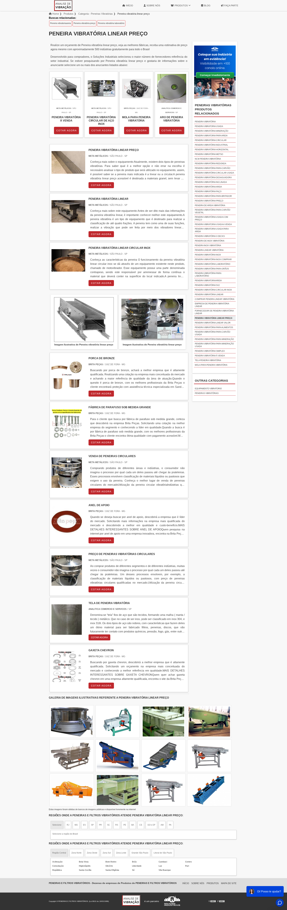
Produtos (181, 5)
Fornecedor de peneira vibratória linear (214, 312)
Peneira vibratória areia (208, 187)
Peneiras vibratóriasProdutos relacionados (213, 109)
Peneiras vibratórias (207, 393)
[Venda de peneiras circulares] (66, 485)
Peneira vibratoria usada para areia (212, 230)
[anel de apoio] (66, 534)
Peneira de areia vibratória (210, 205)
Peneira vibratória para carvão (212, 168)
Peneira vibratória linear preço (213, 318)
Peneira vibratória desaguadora (213, 177)
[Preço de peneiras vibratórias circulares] (66, 583)
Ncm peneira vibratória (208, 159)
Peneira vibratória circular (211, 140)
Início (129, 5)
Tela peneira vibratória (208, 360)
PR (100, 825)
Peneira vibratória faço (208, 191)
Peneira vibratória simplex (210, 351)
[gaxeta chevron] (66, 679)
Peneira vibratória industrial (211, 145)
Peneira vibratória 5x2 (207, 285)
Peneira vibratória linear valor (213, 323)
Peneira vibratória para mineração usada (214, 345)
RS (116, 825)
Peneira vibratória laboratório (111, 23)
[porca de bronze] (66, 387)
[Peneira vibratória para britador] (209, 721)
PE (124, 825)
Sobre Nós (153, 5)
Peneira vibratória (205, 122)
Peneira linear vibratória (209, 250)
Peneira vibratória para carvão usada (212, 333)
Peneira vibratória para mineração (214, 339)
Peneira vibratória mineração (211, 131)
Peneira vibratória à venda (210, 356)
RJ (68, 825)
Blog (207, 5)
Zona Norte (76, 853)
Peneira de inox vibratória (209, 241)
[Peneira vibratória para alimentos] (117, 721)
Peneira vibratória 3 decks (210, 236)
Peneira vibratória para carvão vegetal (212, 211)
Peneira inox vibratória (208, 245)
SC (108, 825)
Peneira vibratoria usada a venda (213, 224)
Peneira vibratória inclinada (211, 182)
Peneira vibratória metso (209, 154)
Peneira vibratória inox (208, 255)
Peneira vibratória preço (84, 23)
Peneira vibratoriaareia (60, 23)
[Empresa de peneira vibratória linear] (117, 790)
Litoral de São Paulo (163, 853)
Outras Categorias (211, 380)
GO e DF (151, 825)
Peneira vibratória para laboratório (208, 274)
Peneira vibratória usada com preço (211, 218)
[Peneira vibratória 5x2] (163, 790)
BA (132, 825)
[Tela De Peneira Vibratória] (66, 632)
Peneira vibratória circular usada (214, 173)
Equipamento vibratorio (208, 388)
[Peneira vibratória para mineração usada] (209, 756)
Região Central (59, 853)
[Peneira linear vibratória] (209, 790)
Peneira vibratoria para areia (211, 135)
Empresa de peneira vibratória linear (212, 305)
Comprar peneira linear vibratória (214, 299)
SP (92, 825)
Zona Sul (107, 853)
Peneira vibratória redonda (210, 163)
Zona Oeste (92, 853)
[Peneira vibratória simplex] (72, 721)
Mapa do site (229, 883)
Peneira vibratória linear (209, 294)
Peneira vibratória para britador (213, 196)
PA (170, 825)
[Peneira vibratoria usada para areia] (117, 756)
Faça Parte (231, 5)
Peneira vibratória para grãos (212, 269)
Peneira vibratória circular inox (213, 290)
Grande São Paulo (140, 853)
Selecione (56, 825)
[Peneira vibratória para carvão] (163, 756)
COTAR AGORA (66, 130)
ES (84, 825)
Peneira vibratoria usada (209, 126)
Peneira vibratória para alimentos (214, 327)
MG (76, 825)
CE (140, 825)
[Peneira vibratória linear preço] (84, 319)
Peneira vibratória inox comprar (213, 259)
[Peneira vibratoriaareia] (72, 756)
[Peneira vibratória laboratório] (72, 790)
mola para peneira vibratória (211, 365)
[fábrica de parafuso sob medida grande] (66, 436)
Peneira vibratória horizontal (212, 149)
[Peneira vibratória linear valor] (163, 721)
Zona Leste (121, 853)
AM (162, 825)
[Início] (63, 5)
